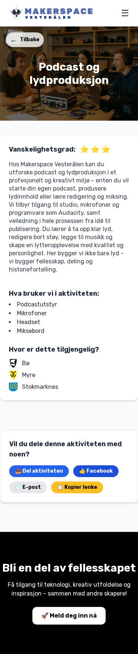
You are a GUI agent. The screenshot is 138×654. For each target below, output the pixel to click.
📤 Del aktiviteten (39, 471)
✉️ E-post (28, 487)
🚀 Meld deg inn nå (69, 615)
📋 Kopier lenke (77, 487)
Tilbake (24, 40)
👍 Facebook (96, 471)
